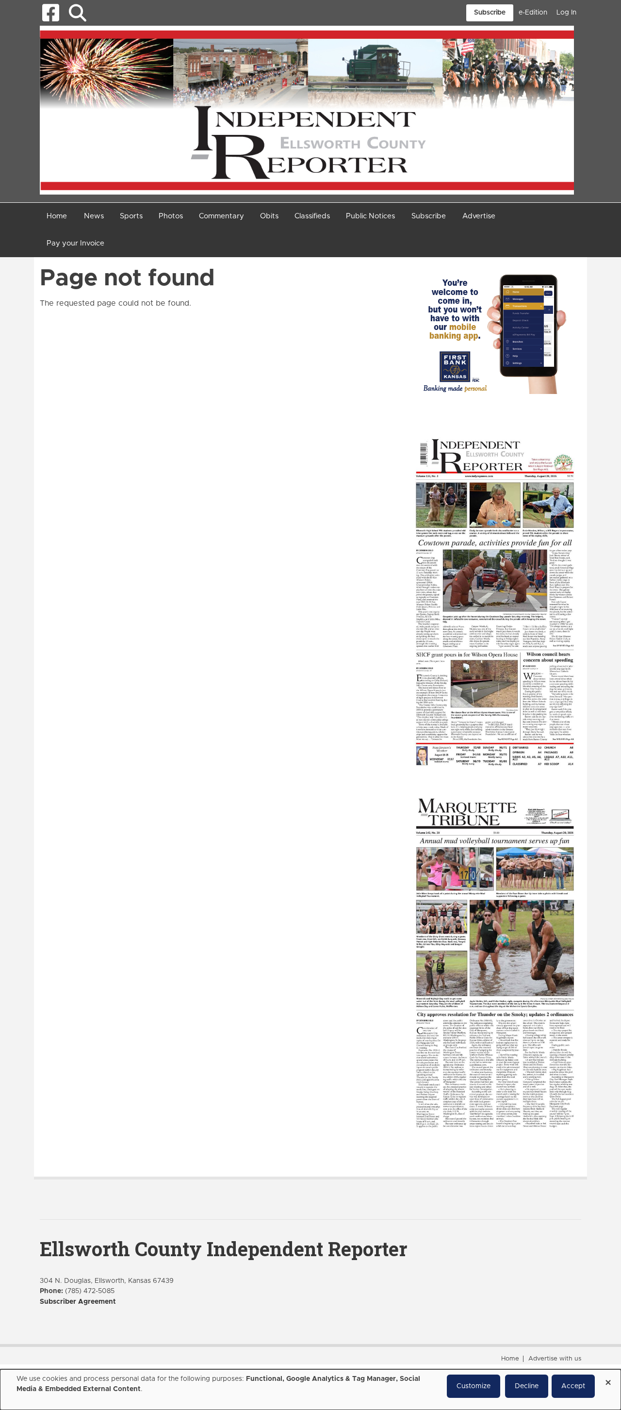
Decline (527, 1386)
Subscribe (490, 12)
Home (510, 1359)
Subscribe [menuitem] (428, 216)
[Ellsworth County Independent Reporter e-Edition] (495, 601)
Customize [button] (473, 1386)
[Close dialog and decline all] (608, 1379)
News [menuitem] (94, 216)
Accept (573, 1386)
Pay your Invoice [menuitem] (75, 243)
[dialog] (310, 1389)
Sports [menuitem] (131, 216)
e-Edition (533, 12)
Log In (566, 12)
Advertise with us (554, 1359)
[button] (77, 13)
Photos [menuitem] (171, 216)
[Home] (307, 110)
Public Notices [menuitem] (370, 216)
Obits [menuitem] (269, 216)
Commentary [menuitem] (221, 216)
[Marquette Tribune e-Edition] (495, 962)
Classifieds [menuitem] (312, 216)
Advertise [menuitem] (478, 216)
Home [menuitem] (57, 216)
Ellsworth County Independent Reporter (223, 1249)
